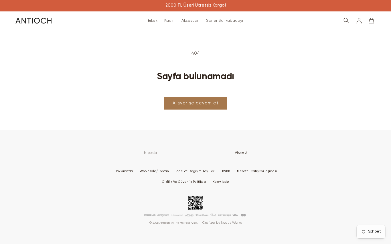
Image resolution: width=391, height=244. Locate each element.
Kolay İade (221, 181)
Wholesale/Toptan (154, 171)
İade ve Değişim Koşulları (195, 171)
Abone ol (241, 152)
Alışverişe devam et (196, 103)
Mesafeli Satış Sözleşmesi (257, 171)
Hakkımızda (123, 171)
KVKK (226, 171)
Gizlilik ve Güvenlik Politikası (184, 181)
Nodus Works (231, 223)
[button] (153, 20)
